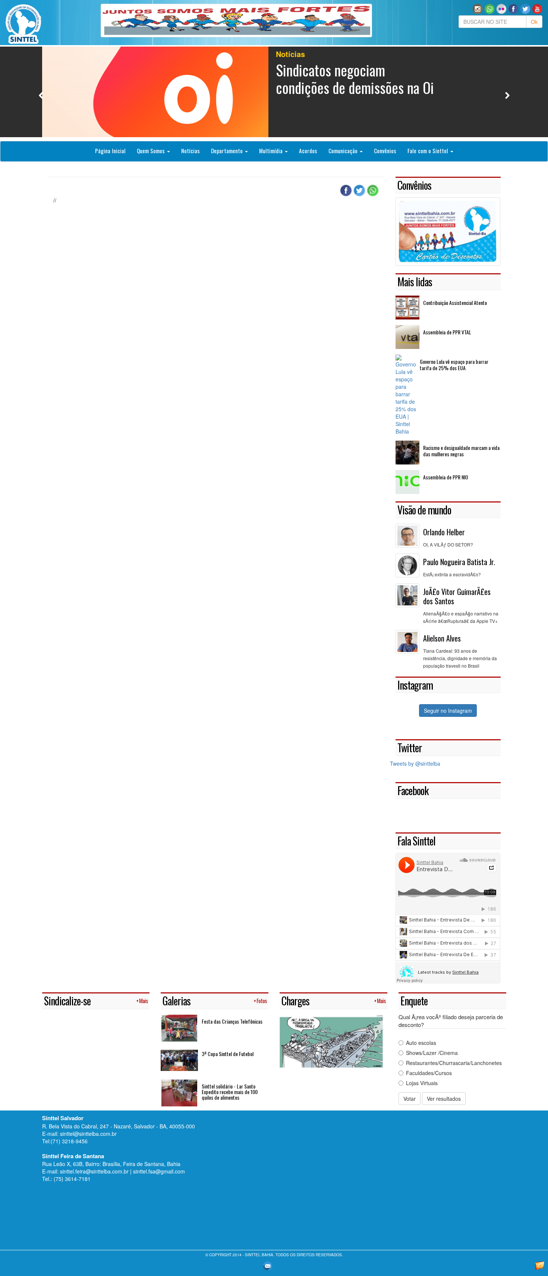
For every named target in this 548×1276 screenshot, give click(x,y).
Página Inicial (110, 150)
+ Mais (142, 1001)
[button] (489, 8)
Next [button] (507, 95)
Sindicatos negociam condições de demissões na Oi (355, 78)
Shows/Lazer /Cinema (432, 1052)
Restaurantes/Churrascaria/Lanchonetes (454, 1063)
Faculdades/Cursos (429, 1073)
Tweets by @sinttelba (415, 763)
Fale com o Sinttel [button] (428, 150)
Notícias (190, 150)
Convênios (385, 150)
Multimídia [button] (271, 150)
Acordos (308, 150)
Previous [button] (41, 95)
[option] (274, 92)
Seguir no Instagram (448, 710)
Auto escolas (421, 1042)
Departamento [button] (227, 150)
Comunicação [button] (343, 150)
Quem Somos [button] (151, 150)
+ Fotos (260, 1001)
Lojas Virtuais (422, 1083)
